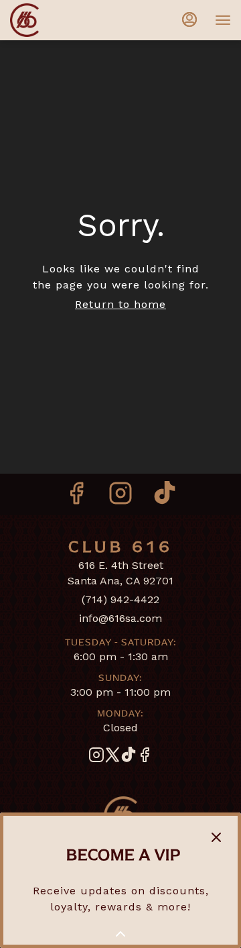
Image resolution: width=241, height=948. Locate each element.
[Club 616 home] (70, 20)
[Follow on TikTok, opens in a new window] (165, 497)
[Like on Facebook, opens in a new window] (76, 497)
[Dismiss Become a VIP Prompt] (216, 837)
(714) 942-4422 (120, 599)
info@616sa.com (120, 618)
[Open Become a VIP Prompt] (120, 934)
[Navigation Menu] (223, 20)
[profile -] (189, 19)
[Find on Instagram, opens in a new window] (120, 497)
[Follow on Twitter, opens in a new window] (112, 757)
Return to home (120, 304)
